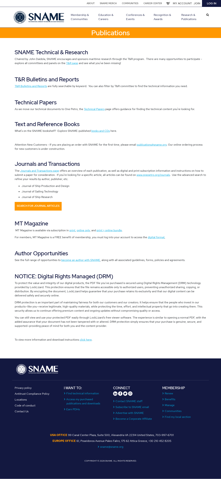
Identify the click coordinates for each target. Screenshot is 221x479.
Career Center (152, 3)
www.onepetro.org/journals (153, 175)
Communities (130, 3)
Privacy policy (23, 388)
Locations (21, 399)
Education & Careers (105, 17)
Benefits (170, 399)
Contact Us (21, 411)
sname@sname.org (111, 447)
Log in (211, 3)
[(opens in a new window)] (115, 393)
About (91, 3)
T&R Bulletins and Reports (31, 86)
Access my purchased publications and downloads (83, 401)
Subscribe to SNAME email (132, 407)
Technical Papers (94, 109)
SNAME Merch (108, 3)
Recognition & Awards (162, 17)
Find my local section (178, 417)
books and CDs (100, 131)
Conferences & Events (135, 17)
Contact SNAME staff (129, 401)
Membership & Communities (80, 17)
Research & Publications (188, 17)
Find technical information (82, 393)
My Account (182, 3)
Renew (169, 393)
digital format (156, 237)
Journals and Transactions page (39, 171)
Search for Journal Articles (38, 206)
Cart (168, 3)
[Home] (39, 17)
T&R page (72, 63)
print (72, 230)
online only (83, 230)
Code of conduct (25, 405)
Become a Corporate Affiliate (134, 419)
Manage (170, 405)
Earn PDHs (73, 409)
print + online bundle (109, 230)
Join (197, 3)
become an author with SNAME (80, 260)
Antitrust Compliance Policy (32, 394)
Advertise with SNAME (130, 413)
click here (86, 340)
